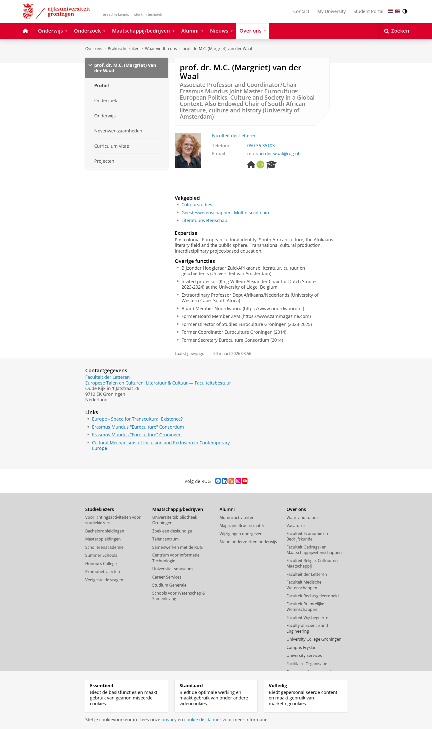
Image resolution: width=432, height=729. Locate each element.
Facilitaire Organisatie (306, 663)
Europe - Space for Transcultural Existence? (137, 419)
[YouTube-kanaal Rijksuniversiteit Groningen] (245, 481)
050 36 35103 (261, 145)
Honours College (101, 563)
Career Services (167, 577)
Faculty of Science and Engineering (307, 628)
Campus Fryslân (301, 647)
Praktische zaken (124, 48)
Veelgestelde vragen (104, 580)
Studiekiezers (99, 509)
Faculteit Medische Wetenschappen (304, 585)
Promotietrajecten (102, 571)
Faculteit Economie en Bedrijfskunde (307, 536)
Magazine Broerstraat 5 (242, 525)
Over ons (93, 48)
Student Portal (369, 11)
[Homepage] (251, 165)
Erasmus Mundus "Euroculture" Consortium (138, 427)
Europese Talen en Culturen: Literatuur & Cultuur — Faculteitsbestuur (158, 383)
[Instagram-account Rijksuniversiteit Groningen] (238, 481)
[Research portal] (272, 165)
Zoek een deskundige (172, 531)
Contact (301, 11)
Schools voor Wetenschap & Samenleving (178, 596)
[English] (397, 11)
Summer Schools (101, 555)
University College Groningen (314, 639)
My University (331, 11)
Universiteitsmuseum (172, 569)
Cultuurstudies (197, 205)
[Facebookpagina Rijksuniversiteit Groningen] (218, 481)
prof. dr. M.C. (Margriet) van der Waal (217, 48)
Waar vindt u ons (161, 48)
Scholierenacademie (104, 547)
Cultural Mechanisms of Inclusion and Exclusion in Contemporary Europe (161, 445)
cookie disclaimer (202, 719)
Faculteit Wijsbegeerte (307, 617)
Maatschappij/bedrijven (177, 509)
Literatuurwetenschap (204, 220)
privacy (169, 719)
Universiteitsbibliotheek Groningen (174, 520)
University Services (304, 655)
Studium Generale (169, 585)
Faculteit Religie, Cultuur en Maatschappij (312, 563)
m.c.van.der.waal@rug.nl (273, 153)
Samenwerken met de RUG (177, 547)
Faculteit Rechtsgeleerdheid (312, 596)
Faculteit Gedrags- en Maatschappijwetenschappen (314, 550)
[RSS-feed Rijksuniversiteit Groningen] (231, 481)
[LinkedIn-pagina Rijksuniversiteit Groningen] (225, 481)
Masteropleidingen (103, 539)
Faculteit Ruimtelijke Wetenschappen (305, 606)
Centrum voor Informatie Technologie (176, 558)
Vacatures (296, 525)
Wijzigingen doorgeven (241, 533)
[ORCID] (260, 165)
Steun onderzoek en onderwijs (248, 541)
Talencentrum (165, 539)
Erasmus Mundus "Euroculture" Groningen (137, 435)
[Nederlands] (390, 11)
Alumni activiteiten (237, 517)
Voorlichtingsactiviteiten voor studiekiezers (113, 520)
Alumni (227, 509)
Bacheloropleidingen (104, 531)
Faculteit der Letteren (234, 135)
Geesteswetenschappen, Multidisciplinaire (226, 213)
